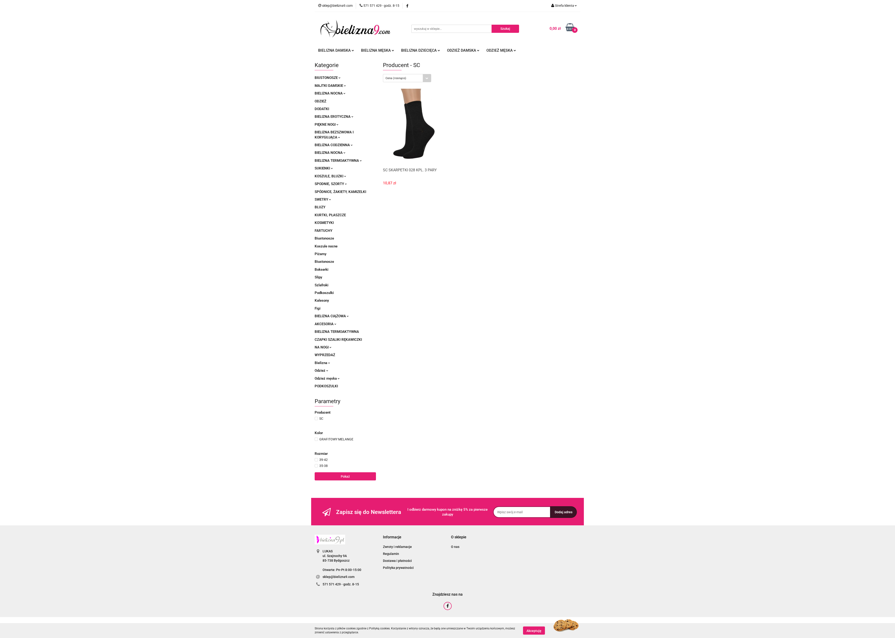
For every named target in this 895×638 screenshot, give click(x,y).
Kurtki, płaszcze (330, 215)
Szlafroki (321, 285)
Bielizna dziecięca (419, 50)
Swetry (322, 199)
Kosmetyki (324, 223)
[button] (392, 537)
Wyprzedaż (325, 355)
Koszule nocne (326, 246)
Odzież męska (500, 50)
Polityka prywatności (398, 568)
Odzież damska (462, 50)
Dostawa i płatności (397, 561)
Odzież (320, 101)
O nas (455, 547)
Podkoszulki (324, 293)
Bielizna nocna (329, 93)
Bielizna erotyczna (333, 117)
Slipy (318, 277)
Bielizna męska (376, 50)
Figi (317, 308)
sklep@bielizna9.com (339, 577)
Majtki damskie (329, 86)
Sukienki (323, 168)
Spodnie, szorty (330, 184)
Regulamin (391, 554)
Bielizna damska (335, 50)
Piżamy (320, 254)
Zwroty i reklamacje (397, 547)
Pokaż (345, 476)
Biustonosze (327, 78)
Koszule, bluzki (329, 176)
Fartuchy (323, 231)
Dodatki (322, 109)
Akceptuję (534, 630)
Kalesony (322, 300)
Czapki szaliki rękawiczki (338, 340)
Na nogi (322, 347)
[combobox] (407, 78)
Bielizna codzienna (333, 145)
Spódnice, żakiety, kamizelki (340, 192)
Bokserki (321, 269)
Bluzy (320, 207)
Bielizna (321, 363)
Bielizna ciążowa (331, 316)
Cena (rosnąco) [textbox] (396, 78)
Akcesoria (324, 324)
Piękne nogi (326, 124)
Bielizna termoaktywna (337, 161)
